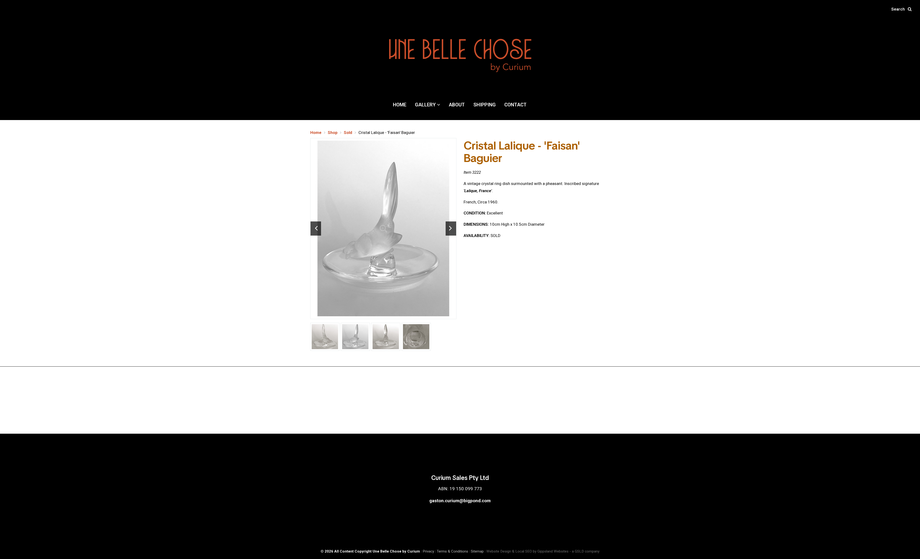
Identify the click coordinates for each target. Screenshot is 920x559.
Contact (515, 105)
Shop (333, 132)
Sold (348, 132)
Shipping (484, 105)
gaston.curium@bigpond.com (460, 500)
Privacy (428, 551)
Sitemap (477, 551)
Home (399, 105)
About (457, 105)
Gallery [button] (426, 105)
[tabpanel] (383, 229)
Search (899, 9)
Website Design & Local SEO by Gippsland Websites (527, 551)
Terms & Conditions (452, 551)
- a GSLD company (584, 551)
